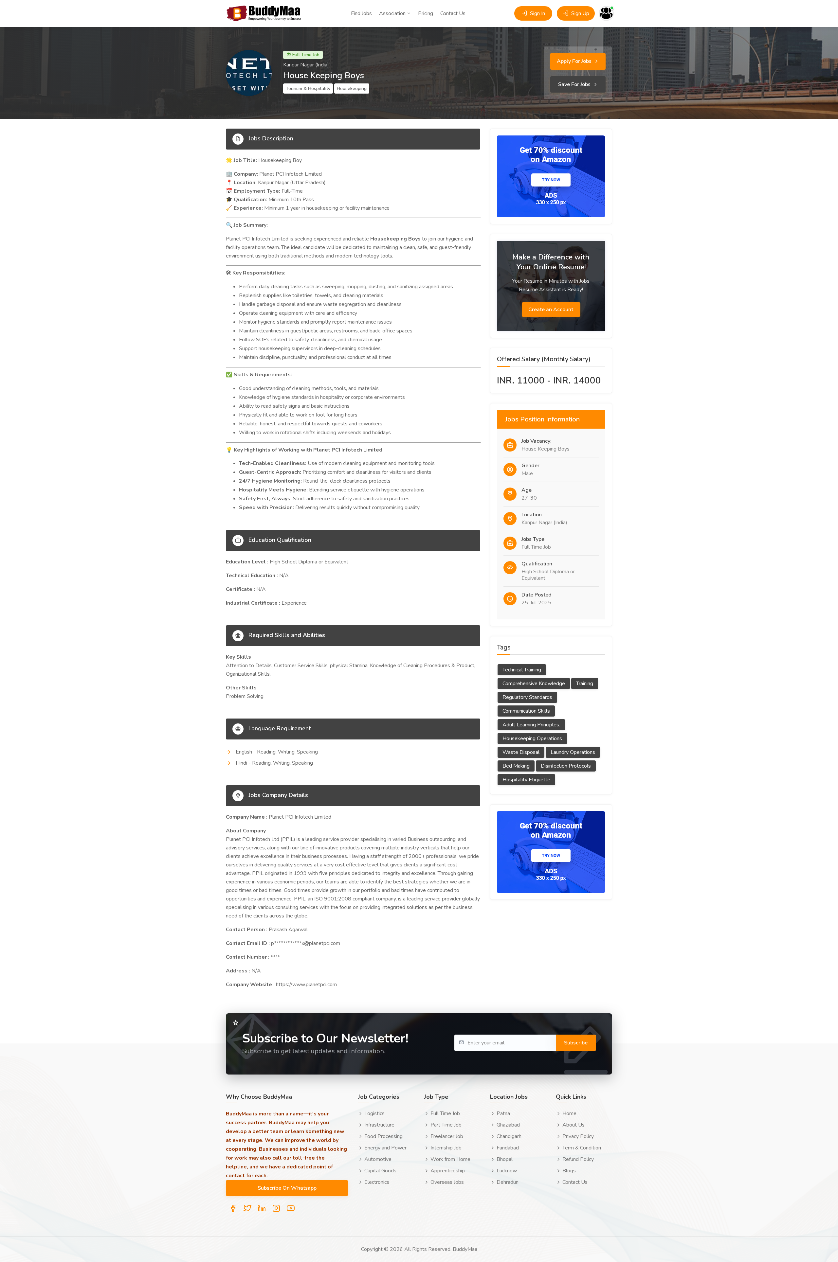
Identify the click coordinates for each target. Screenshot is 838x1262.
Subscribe (576, 1042)
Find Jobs (361, 13)
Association (392, 13)
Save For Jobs (575, 84)
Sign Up (579, 13)
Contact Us (452, 13)
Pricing (425, 13)
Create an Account (551, 309)
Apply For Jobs (575, 61)
